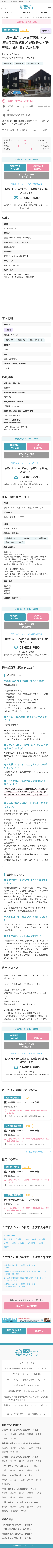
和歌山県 (6, 1484)
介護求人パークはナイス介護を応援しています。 (26, 1414)
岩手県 (22, 1434)
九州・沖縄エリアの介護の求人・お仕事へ (20, 1502)
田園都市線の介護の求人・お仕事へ (17, 1534)
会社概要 (30, 1363)
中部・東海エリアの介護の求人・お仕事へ (20, 1466)
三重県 (38, 1470)
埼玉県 (30, 1448)
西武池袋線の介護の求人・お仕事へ (17, 1525)
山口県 (38, 1493)
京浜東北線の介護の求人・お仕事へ (17, 1538)
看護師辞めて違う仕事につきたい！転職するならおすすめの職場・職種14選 (26, 1398)
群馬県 (22, 1448)
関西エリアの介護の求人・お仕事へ (17, 1475)
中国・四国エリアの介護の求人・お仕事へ (20, 1489)
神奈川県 (14, 1452)
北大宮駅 (40, 1243)
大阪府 (22, 1480)
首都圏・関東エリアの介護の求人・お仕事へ (21, 1443)
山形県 (5, 1438)
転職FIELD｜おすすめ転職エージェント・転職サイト (26, 1406)
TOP (21, 1363)
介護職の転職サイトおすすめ (26, 1385)
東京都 (5, 1452)
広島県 (30, 1493)
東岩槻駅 (41, 1239)
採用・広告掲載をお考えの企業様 (18, 1368)
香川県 (13, 1497)
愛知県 (30, 1470)
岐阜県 (13, 1470)
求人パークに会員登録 (26, 1306)
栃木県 (13, 1448)
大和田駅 (21, 1243)
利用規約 (38, 1374)
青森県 (13, 1434)
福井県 (30, 1461)
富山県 (13, 1461)
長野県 (38, 1461)
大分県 (38, 1506)
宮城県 (30, 1434)
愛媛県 (22, 1497)
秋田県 (38, 1434)
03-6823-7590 (30, 198)
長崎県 (22, 1506)
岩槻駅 (6, 1243)
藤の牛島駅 (8, 1239)
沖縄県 (23, 1511)
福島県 (13, 1438)
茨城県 (5, 1448)
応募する (39, 1331)
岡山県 (22, 1493)
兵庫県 (30, 1480)
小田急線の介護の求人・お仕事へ (16, 1529)
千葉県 (38, 1448)
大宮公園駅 (30, 1243)
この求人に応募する (38, 167)
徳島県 (5, 1497)
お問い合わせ (43, 1368)
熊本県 (30, 1506)
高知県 (30, 1497)
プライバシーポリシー (20, 1374)
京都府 (13, 1480)
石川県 (22, 1461)
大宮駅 (6, 1247)
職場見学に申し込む (15, 167)
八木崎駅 (26, 1239)
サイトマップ (13, 1380)
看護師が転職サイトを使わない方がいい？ (26, 1391)
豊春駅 (33, 1239)
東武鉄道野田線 (9, 1235)
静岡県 (22, 1470)
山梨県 (5, 1470)
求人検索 (26, 13)
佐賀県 (13, 1506)
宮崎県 (5, 1511)
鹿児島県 (14, 1511)
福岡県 (5, 1506)
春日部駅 (17, 1239)
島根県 (13, 1493)
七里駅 (13, 1243)
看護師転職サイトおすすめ (34, 1380)
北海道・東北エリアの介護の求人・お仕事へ (21, 1430)
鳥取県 (5, 1493)
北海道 (5, 1434)
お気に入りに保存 (26, 175)
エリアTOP (9, 13)
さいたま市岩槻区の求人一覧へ (37, 1152)
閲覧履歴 (44, 13)
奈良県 (38, 1480)
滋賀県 (5, 1480)
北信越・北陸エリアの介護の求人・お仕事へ (21, 1457)
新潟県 (5, 1461)
